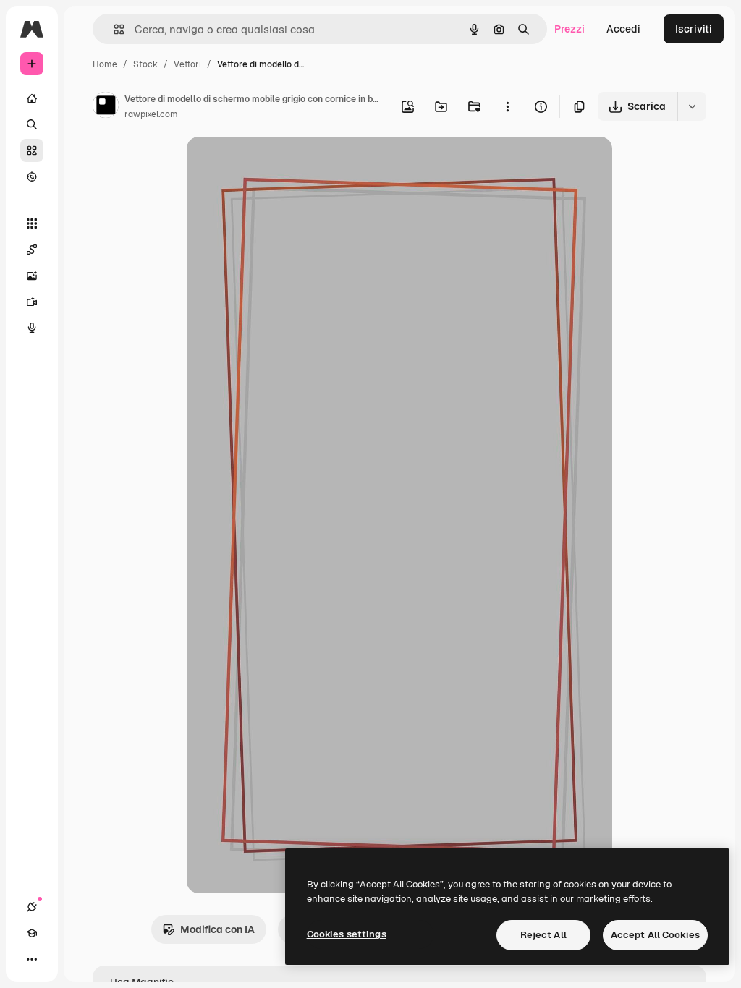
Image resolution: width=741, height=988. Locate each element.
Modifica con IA (217, 929)
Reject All (543, 935)
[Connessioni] (31, 907)
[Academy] (31, 933)
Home (105, 64)
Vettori (187, 64)
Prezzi (569, 28)
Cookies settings (346, 934)
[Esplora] (31, 176)
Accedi (623, 28)
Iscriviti (693, 28)
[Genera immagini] (31, 275)
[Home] (31, 98)
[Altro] (31, 959)
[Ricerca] (31, 124)
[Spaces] (31, 249)
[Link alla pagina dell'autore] (106, 107)
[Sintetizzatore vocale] (31, 327)
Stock (145, 64)
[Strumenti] (31, 223)
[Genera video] (31, 301)
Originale (282, 164)
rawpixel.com (151, 114)
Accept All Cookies (655, 935)
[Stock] (31, 150)
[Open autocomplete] (113, 29)
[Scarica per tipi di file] (691, 106)
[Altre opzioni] (507, 106)
